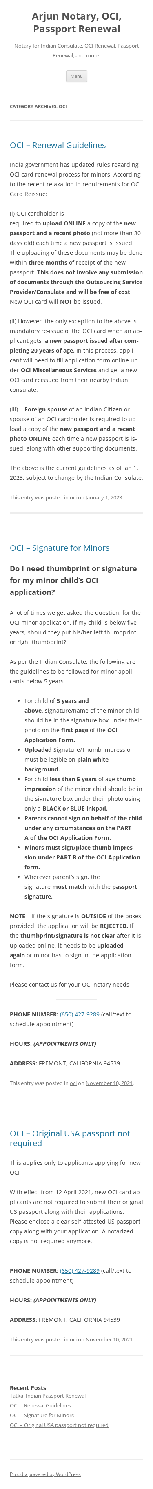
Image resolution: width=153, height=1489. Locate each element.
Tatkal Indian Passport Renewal (48, 1395)
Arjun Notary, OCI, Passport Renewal (77, 22)
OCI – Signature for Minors (60, 547)
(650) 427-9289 (80, 1014)
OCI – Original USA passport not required (70, 1138)
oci (73, 497)
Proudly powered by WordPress (45, 1474)
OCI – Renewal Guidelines (58, 144)
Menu (77, 76)
